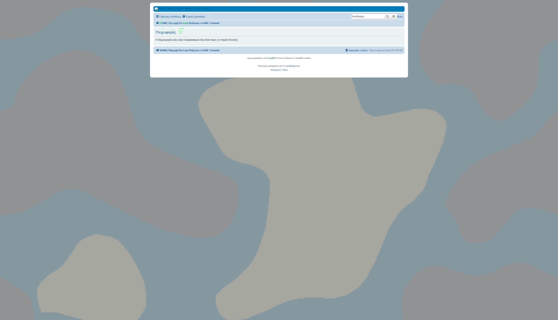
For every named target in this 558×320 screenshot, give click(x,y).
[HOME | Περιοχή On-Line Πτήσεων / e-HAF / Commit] (173, 27)
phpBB (271, 58)
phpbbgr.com (293, 66)
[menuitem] (193, 16)
